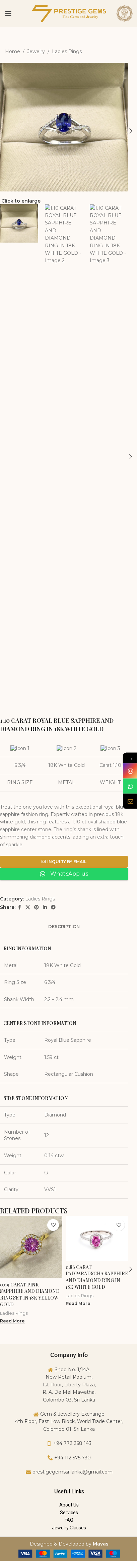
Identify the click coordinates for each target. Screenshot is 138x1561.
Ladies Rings (67, 51)
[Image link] (69, 1553)
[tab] (64, 926)
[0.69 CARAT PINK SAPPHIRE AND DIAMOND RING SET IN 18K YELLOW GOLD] (31, 1247)
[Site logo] (69, 13)
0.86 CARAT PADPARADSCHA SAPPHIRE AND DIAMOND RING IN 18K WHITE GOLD (97, 1277)
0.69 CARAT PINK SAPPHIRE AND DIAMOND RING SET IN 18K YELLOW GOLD (30, 1294)
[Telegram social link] (53, 907)
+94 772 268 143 (72, 1443)
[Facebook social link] (19, 907)
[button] (130, 131)
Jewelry (36, 51)
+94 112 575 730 (72, 1458)
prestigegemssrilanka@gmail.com (72, 1472)
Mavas (101, 1544)
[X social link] (27, 907)
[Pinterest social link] (36, 907)
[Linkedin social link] (45, 907)
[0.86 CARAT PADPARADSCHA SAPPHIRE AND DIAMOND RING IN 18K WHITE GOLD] (97, 1238)
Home (12, 51)
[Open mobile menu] (8, 13)
